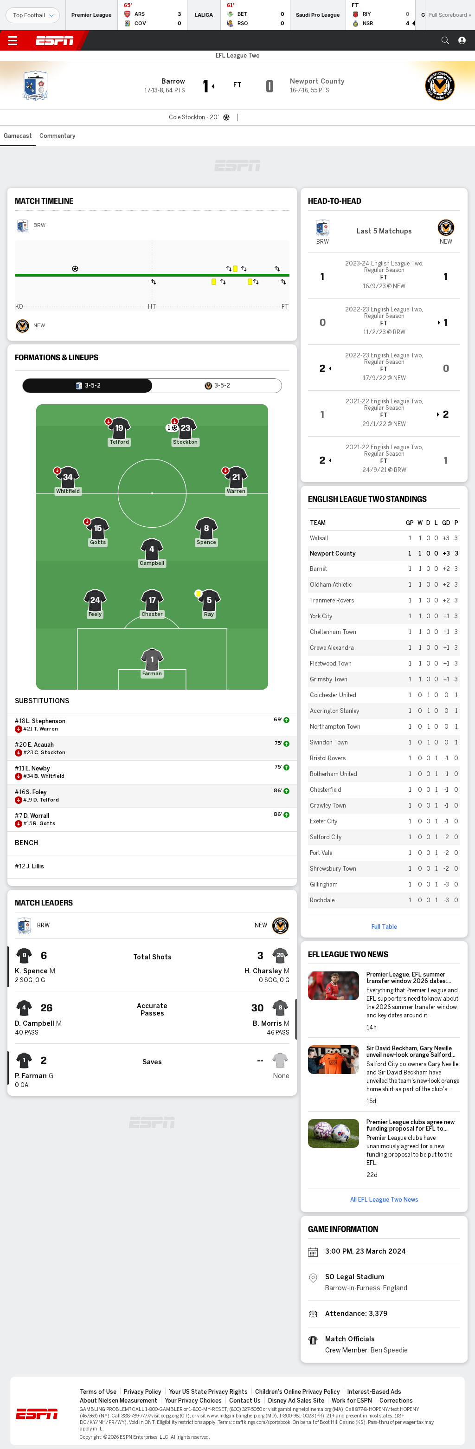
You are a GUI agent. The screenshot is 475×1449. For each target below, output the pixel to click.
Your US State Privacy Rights (208, 1392)
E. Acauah (41, 745)
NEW (39, 326)
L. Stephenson (45, 721)
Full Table (384, 927)
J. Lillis (35, 866)
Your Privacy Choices (193, 1400)
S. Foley (36, 792)
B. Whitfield (49, 776)
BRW (39, 225)
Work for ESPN (352, 1400)
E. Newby (38, 768)
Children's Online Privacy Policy (297, 1392)
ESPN (55, 40)
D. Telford (46, 800)
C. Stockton (49, 753)
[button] (445, 40)
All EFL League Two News (384, 1200)
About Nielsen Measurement (118, 1400)
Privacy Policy (142, 1392)
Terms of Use (98, 1392)
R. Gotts (44, 824)
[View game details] (384, 275)
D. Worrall (36, 816)
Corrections (396, 1400)
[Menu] (12, 40)
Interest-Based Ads (374, 1392)
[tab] (87, 386)
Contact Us (245, 1400)
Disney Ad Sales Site (296, 1400)
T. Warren (45, 729)
